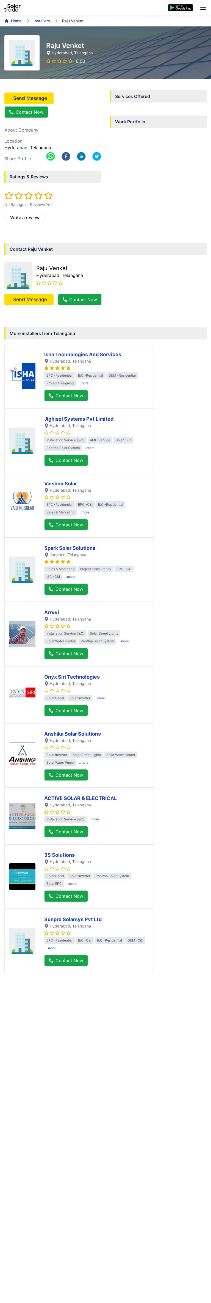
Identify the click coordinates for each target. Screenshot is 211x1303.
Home (16, 20)
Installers (42, 20)
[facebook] (66, 156)
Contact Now (29, 112)
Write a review (25, 217)
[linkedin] (81, 156)
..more (83, 383)
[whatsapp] (50, 156)
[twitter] (96, 156)
